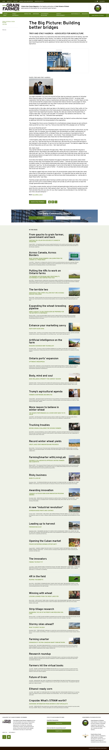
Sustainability (75, 14)
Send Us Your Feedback (37, 202)
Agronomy (36, 14)
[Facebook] (52, 202)
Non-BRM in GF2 (37, 195)
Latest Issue (5, 14)
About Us (9, 1)
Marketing (27, 14)
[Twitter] (56, 202)
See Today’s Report (41, 218)
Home (3, 1)
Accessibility (12, 732)
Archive (15, 1)
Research (85, 14)
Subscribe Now (68, 218)
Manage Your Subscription (26, 1)
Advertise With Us (39, 1)
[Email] (49, 202)
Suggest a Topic (58, 731)
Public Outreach (15, 14)
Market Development (60, 14)
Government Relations (44, 14)
